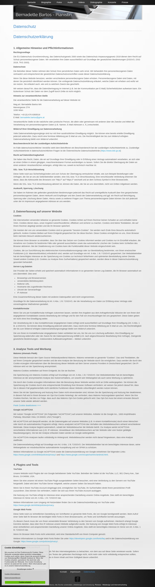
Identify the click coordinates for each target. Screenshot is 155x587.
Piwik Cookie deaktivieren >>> (27, 405)
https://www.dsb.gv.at (110, 151)
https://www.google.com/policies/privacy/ (39, 541)
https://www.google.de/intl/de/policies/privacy (33, 505)
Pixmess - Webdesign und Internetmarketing (111, 585)
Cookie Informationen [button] (12, 574)
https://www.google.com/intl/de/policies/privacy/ (34, 455)
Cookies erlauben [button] (25, 582)
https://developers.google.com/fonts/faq (87, 538)
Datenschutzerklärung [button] (12, 578)
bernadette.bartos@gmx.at (32, 117)
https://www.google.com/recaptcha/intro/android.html (84, 455)
